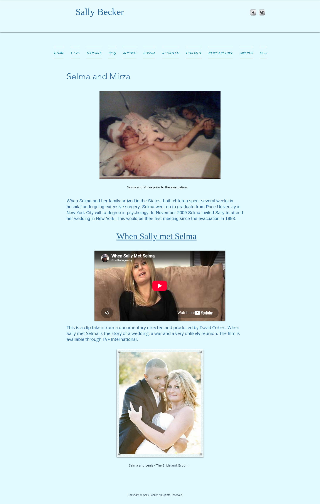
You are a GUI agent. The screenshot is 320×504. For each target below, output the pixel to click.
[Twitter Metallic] (262, 12)
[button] (171, 53)
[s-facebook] (253, 12)
